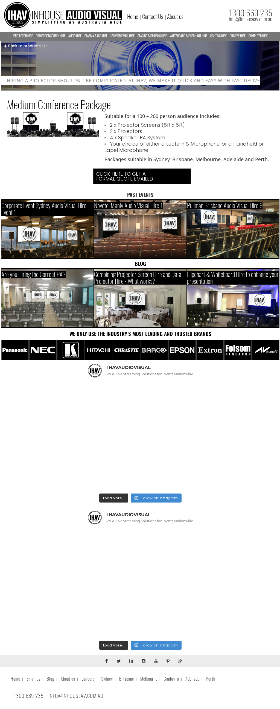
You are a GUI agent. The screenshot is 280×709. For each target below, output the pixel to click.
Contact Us (152, 16)
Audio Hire (74, 36)
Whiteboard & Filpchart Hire (188, 36)
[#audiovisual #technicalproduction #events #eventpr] (46, 409)
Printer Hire (238, 36)
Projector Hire (23, 36)
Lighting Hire (218, 36)
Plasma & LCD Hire (95, 36)
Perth (210, 679)
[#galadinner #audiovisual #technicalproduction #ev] (46, 464)
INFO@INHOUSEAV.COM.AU (75, 695)
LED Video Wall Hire (122, 36)
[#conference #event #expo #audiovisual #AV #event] (234, 464)
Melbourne (149, 679)
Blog (50, 679)
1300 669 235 (250, 13)
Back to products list (27, 46)
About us (175, 16)
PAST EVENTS (140, 194)
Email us (33, 679)
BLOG (140, 263)
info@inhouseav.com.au (250, 19)
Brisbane (126, 679)
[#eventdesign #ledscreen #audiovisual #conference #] (140, 464)
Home (132, 16)
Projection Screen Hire (50, 36)
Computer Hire (258, 36)
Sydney (107, 679)
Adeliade (192, 679)
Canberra (171, 679)
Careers (88, 679)
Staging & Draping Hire (152, 36)
